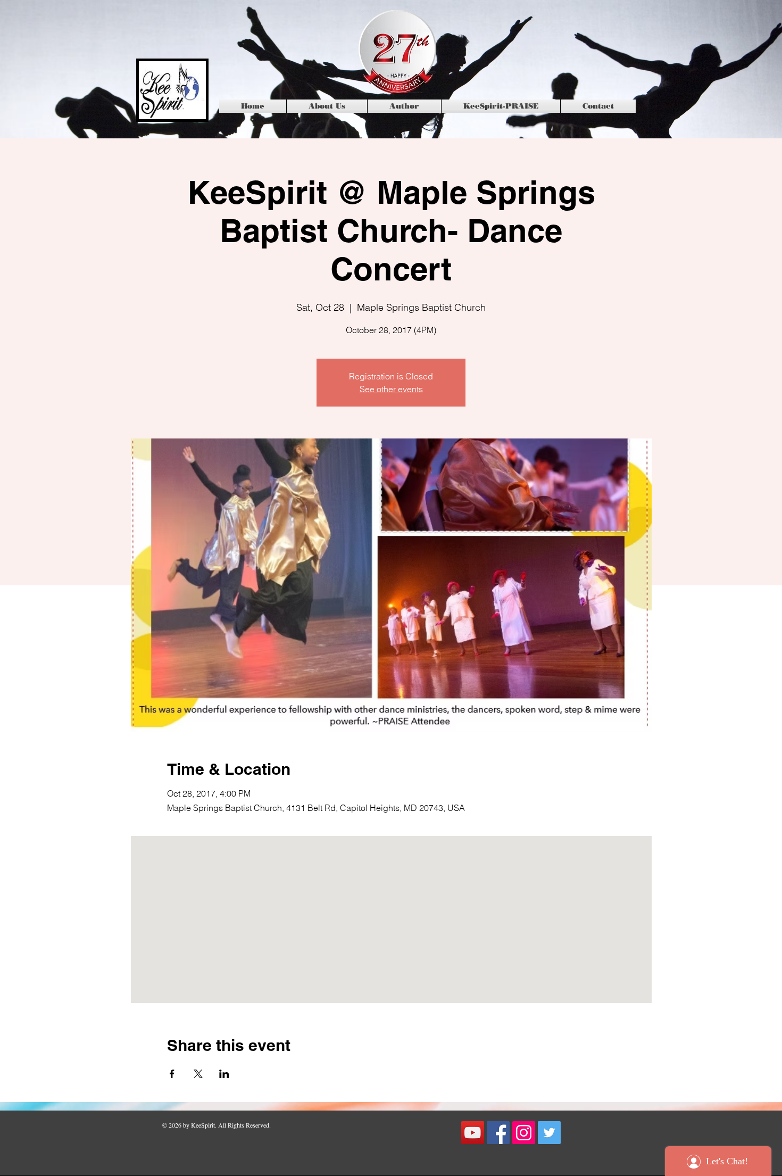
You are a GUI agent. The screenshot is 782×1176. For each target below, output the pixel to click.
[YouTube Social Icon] (472, 1132)
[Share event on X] (198, 1074)
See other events (391, 389)
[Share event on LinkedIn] (224, 1074)
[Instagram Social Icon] (523, 1132)
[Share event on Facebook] (172, 1074)
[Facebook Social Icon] (498, 1132)
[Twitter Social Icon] (549, 1132)
